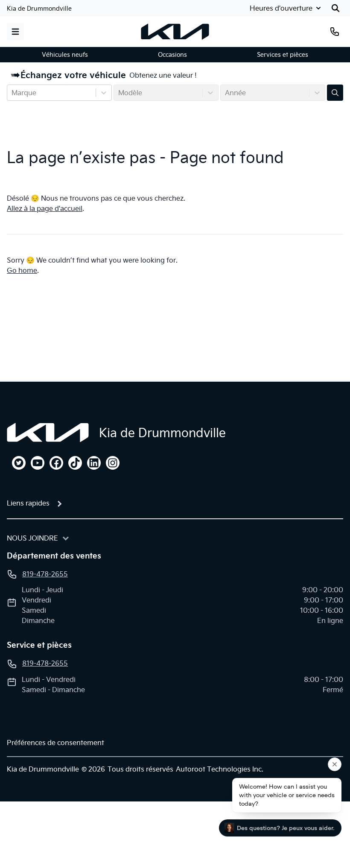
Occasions (172, 54)
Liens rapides (28, 503)
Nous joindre (32, 538)
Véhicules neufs (65, 54)
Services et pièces (282, 54)
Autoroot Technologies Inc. (219, 769)
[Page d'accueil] (48, 432)
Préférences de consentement (55, 742)
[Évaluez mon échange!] (335, 93)
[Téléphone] (334, 31)
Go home (22, 270)
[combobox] (12, 93)
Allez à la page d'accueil (44, 208)
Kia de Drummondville (39, 8)
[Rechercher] (335, 8)
